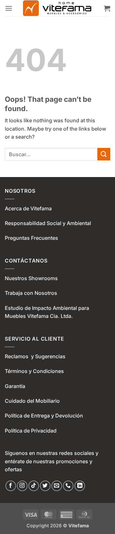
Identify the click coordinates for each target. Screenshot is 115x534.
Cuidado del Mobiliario (32, 401)
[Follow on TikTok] (33, 486)
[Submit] (103, 154)
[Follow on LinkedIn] (79, 486)
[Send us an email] (56, 486)
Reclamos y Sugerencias (35, 356)
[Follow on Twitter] (45, 486)
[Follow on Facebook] (10, 486)
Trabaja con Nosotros (31, 293)
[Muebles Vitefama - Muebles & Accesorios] (57, 8)
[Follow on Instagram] (22, 486)
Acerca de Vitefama (28, 208)
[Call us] (68, 486)
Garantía (15, 386)
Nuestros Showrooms (31, 278)
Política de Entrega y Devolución (44, 415)
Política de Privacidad (31, 430)
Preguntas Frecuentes (31, 238)
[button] (8, 8)
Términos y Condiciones (34, 371)
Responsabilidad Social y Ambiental (48, 223)
